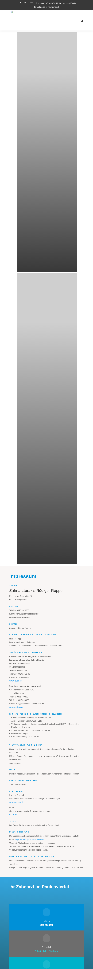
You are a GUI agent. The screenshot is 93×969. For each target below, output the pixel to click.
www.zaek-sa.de (16, 707)
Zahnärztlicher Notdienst (46, 951)
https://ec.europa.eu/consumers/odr (30, 839)
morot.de (13, 814)
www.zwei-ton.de (16, 802)
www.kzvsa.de (15, 681)
